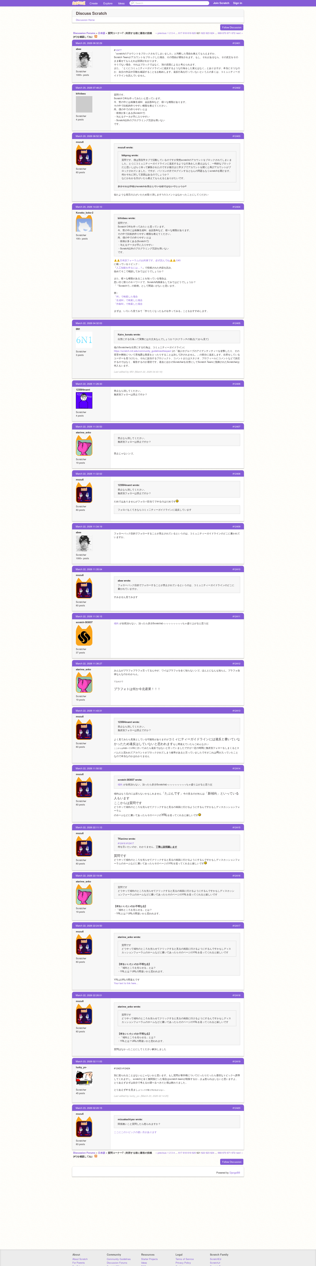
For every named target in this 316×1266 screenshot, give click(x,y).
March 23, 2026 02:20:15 (89, 1108)
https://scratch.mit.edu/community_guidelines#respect (142, 351)
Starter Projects (149, 1259)
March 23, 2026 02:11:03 (89, 1061)
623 (208, 33)
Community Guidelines (119, 1259)
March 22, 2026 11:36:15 (89, 616)
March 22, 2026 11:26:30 (89, 383)
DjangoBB (235, 1172)
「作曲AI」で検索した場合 (128, 303)
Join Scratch (221, 3)
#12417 (130, 843)
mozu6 (80, 142)
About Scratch (80, 1259)
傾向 (116, 623)
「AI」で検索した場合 (126, 296)
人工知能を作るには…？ (129, 267)
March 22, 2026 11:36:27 (89, 663)
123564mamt (83, 389)
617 (180, 33)
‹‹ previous (161, 33)
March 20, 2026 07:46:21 (89, 87)
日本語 (101, 33)
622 (203, 33)
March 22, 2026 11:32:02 (89, 473)
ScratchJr (215, 1262)
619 (189, 33)
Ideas (121, 3)
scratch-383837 (84, 622)
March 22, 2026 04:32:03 (89, 323)
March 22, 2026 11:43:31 (89, 710)
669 (220, 33)
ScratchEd (215, 1259)
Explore (107, 3)
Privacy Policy (183, 1262)
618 (185, 33)
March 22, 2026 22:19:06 (89, 875)
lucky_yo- (81, 1067)
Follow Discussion (231, 27)
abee (78, 49)
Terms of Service (185, 1259)
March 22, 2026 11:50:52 (89, 768)
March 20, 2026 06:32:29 (89, 43)
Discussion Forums (84, 33)
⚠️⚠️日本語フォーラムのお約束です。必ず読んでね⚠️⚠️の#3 (147, 260)
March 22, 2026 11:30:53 (89, 426)
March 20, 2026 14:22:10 (89, 206)
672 (233, 33)
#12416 (121, 843)
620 (194, 33)
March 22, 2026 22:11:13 (89, 827)
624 (212, 33)
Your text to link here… (126, 983)
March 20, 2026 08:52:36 (89, 136)
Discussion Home (85, 20)
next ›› (239, 33)
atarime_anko (83, 432)
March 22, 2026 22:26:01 (89, 995)
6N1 (78, 329)
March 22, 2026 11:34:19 (89, 526)
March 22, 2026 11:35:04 (89, 569)
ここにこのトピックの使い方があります (135, 1132)
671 (229, 33)
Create (94, 3)
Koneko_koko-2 (84, 212)
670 (224, 33)
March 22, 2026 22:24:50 (89, 925)
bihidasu (81, 93)
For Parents (78, 1262)
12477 (118, 50)
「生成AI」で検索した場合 (128, 300)
